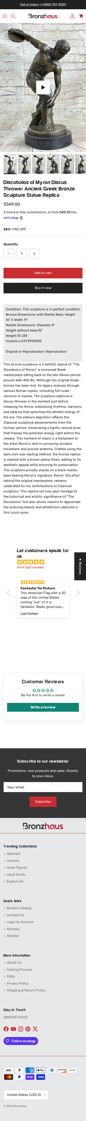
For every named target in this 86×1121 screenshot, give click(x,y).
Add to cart (43, 273)
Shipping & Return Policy (26, 990)
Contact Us (15, 915)
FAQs (11, 976)
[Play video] (43, 87)
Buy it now (43, 288)
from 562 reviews (30, 567)
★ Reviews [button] (80, 566)
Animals (13, 861)
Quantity (11, 244)
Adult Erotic (16, 875)
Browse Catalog (19, 908)
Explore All (15, 881)
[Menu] (5, 16)
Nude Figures (17, 868)
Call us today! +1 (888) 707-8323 (43, 4)
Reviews (13, 929)
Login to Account (20, 922)
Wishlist (13, 936)
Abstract (13, 854)
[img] (45, 562)
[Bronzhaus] (43, 16)
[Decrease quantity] (9, 253)
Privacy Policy (18, 983)
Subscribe (43, 802)
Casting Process (19, 970)
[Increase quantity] (34, 253)
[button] (9, 593)
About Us (14, 963)
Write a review (43, 707)
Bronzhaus (20, 1106)
